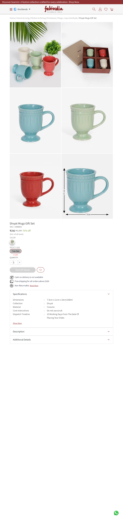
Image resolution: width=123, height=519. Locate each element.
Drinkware (51, 18)
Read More (34, 285)
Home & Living (23, 18)
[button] (12, 241)
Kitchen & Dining (38, 18)
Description (18, 331)
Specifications (20, 294)
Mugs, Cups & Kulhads (68, 18)
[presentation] (94, 9)
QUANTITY (14, 257)
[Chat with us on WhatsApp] (116, 512)
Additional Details (22, 339)
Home (12, 18)
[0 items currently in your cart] (111, 9)
